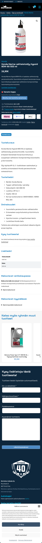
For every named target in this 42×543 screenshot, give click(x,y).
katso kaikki (16, 112)
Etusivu (2, 13)
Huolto (19, 1)
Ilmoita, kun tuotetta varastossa (14, 98)
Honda (17, 124)
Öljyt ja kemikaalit (17, 13)
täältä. (27, 499)
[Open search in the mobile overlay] (29, 7)
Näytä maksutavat (9, 290)
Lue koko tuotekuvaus (8, 88)
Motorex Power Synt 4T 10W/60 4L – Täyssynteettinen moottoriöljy (16, 356)
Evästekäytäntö (13, 540)
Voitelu (8, 13)
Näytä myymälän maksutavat (12, 305)
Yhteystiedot (8, 1)
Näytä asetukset (21, 535)
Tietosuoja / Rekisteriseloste (25, 540)
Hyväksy (21, 524)
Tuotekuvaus (6, 134)
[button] (39, 506)
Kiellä (21, 530)
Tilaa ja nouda (8, 109)
